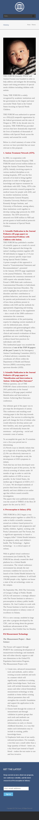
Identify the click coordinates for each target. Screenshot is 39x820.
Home (28, 24)
